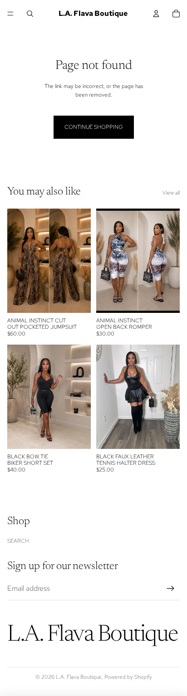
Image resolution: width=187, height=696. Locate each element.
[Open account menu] (156, 14)
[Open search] (30, 14)
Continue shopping (93, 127)
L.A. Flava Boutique (79, 677)
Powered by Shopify (128, 677)
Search (18, 541)
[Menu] (10, 13)
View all (171, 192)
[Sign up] (171, 588)
